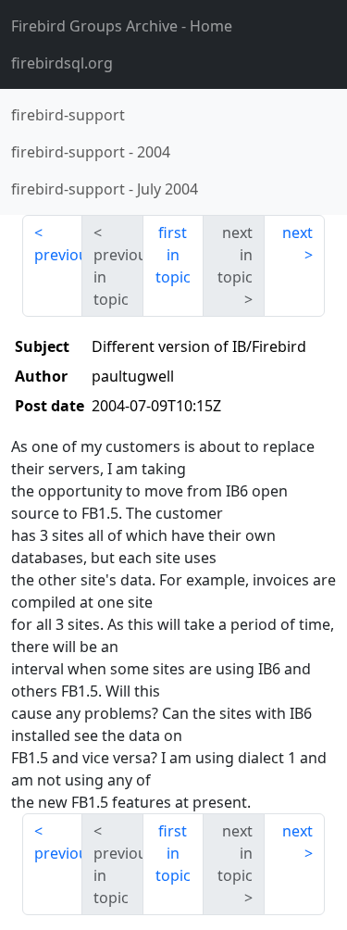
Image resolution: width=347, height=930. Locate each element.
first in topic (173, 254)
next (297, 232)
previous (58, 255)
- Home (121, 26)
